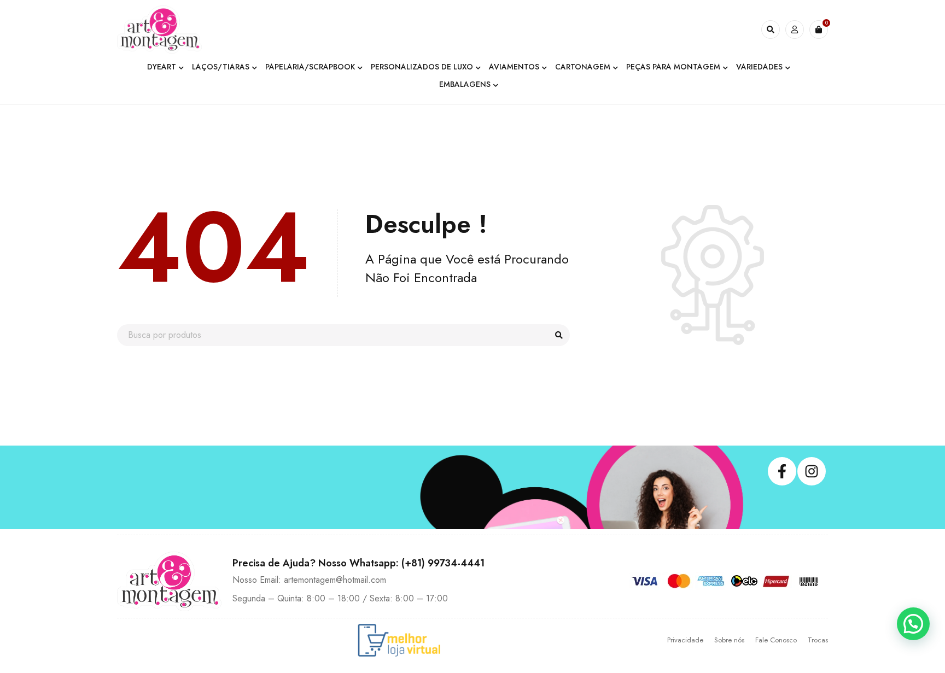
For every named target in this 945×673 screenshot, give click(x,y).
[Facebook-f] (782, 471)
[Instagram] (811, 471)
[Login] (794, 29)
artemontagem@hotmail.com (335, 579)
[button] (913, 623)
